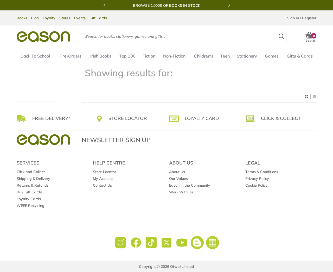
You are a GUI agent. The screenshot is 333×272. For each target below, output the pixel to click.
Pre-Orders (70, 56)
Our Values (178, 178)
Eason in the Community (189, 185)
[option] (166, 5)
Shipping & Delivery (33, 178)
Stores (64, 18)
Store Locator (104, 171)
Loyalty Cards (29, 199)
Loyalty (49, 18)
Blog (35, 18)
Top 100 (127, 56)
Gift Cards (98, 18)
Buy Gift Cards (29, 192)
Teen (225, 56)
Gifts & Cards (300, 56)
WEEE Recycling (30, 205)
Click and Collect (31, 171)
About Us (177, 171)
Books (22, 18)
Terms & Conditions (261, 171)
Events (80, 18)
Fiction (149, 56)
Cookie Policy (256, 185)
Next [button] (229, 5)
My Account (103, 178)
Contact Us (102, 185)
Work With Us (181, 192)
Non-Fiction (174, 56)
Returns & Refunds (33, 185)
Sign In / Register (301, 18)
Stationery (247, 56)
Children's (203, 56)
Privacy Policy (257, 178)
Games (272, 56)
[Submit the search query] (281, 36)
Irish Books (100, 56)
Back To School (35, 56)
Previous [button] (104, 5)
